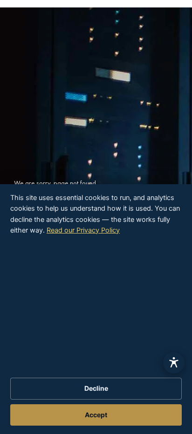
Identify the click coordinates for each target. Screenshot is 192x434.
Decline (96, 388)
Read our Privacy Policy (83, 230)
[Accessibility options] (174, 363)
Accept (96, 415)
